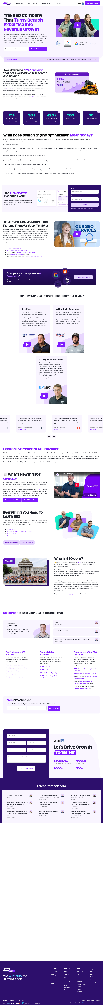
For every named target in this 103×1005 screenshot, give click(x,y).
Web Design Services (13, 674)
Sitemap (98, 1002)
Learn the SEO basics (11, 542)
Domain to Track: (76, 196)
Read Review (22, 429)
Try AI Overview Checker (83, 277)
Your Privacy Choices (89, 1002)
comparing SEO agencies (34, 256)
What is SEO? (11, 529)
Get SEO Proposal (92, 3)
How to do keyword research (15, 536)
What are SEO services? (14, 248)
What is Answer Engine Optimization (52, 673)
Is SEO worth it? (11, 533)
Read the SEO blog (27, 542)
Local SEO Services (13, 671)
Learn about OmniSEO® (12, 500)
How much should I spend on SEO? (17, 250)
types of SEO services (16, 254)
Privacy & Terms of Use (75, 1002)
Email (72, 188)
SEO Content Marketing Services (17, 668)
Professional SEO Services (15, 665)
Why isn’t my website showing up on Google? (20, 531)
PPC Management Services (15, 677)
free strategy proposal (69, 594)
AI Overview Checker (47, 667)
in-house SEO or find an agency (25, 252)
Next (54, 436)
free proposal (31, 96)
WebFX (39, 489)
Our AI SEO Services (30, 500)
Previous (49, 436)
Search (85, 204)
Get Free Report (54, 708)
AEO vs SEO (44, 670)
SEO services (10, 89)
